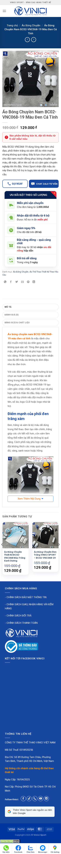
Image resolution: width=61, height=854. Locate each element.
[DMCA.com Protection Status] (10, 841)
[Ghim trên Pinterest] (28, 282)
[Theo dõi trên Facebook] (23, 798)
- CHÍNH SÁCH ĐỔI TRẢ (18, 615)
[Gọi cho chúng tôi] (34, 798)
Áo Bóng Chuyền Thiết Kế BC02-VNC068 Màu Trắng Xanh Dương (14, 556)
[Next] (58, 551)
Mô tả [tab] (8, 307)
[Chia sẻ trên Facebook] (11, 282)
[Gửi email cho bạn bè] (22, 282)
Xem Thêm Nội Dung (29, 498)
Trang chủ (12, 25)
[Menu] (4, 11)
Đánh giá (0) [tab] (11, 315)
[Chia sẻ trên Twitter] (16, 282)
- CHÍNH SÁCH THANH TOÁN (21, 622)
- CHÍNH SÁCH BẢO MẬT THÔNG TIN (25, 597)
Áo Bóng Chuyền (31, 25)
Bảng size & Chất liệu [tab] (17, 322)
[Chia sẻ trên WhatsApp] (5, 282)
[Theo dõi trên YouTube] (40, 798)
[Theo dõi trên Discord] (46, 798)
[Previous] (2, 551)
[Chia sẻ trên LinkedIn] (34, 282)
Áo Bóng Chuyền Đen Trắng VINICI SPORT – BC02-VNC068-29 (45, 554)
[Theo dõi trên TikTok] (29, 798)
